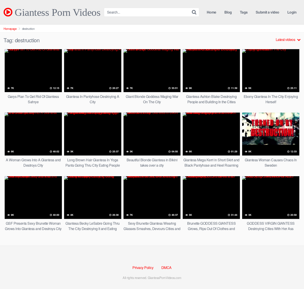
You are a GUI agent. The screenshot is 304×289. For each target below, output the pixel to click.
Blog (228, 12)
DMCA (166, 267)
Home (211, 12)
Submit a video (267, 12)
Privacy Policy (142, 267)
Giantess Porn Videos (56, 12)
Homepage (10, 28)
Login (292, 12)
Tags (244, 12)
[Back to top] (291, 274)
